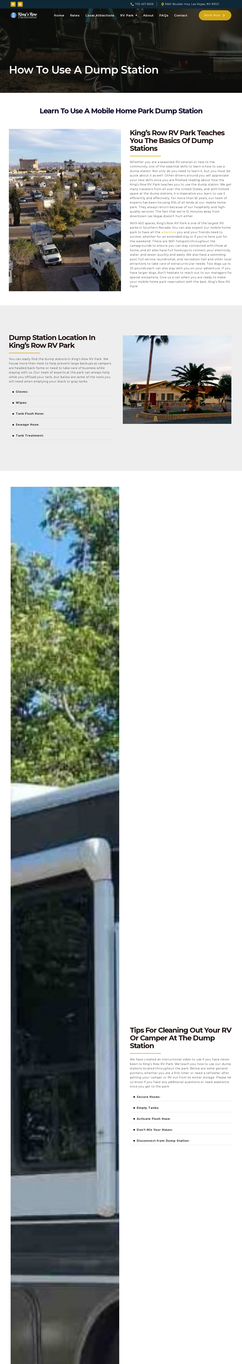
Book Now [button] (212, 15)
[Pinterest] (20, 4)
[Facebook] (13, 4)
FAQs (163, 15)
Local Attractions (99, 15)
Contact (180, 15)
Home (59, 15)
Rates (75, 15)
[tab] (60, 392)
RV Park (127, 15)
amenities (168, 232)
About (148, 15)
